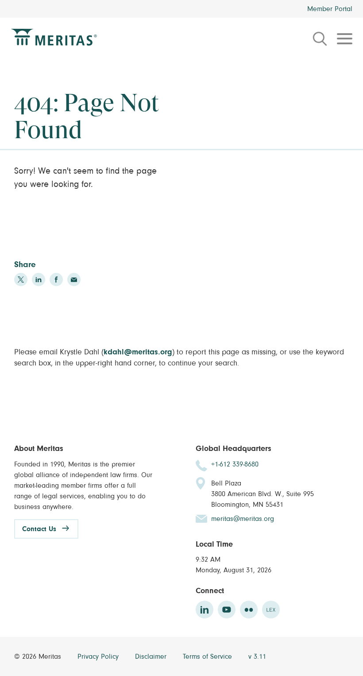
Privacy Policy (99, 656)
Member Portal (329, 8)
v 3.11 (257, 656)
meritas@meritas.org (242, 518)
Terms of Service (208, 656)
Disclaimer (152, 656)
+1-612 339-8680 (235, 464)
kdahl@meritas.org (138, 352)
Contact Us (39, 528)
